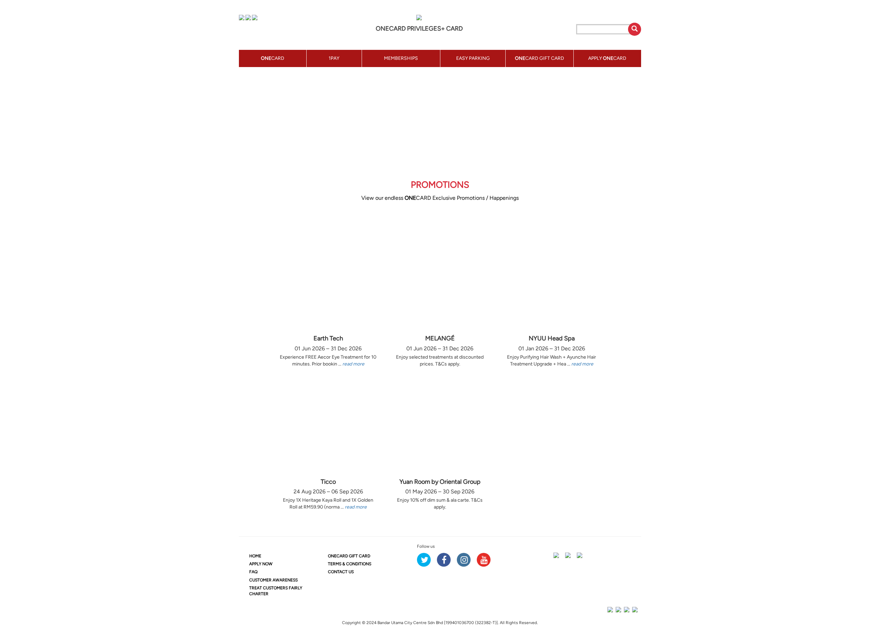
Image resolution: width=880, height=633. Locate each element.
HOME (255, 556)
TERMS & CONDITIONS (349, 563)
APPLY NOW (261, 563)
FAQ (253, 571)
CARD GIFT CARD (349, 556)
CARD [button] (272, 58)
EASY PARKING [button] (473, 58)
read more (353, 364)
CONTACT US (341, 571)
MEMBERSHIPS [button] (401, 58)
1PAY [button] (334, 58)
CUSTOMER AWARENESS (273, 580)
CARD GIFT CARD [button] (539, 58)
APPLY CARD (607, 58)
